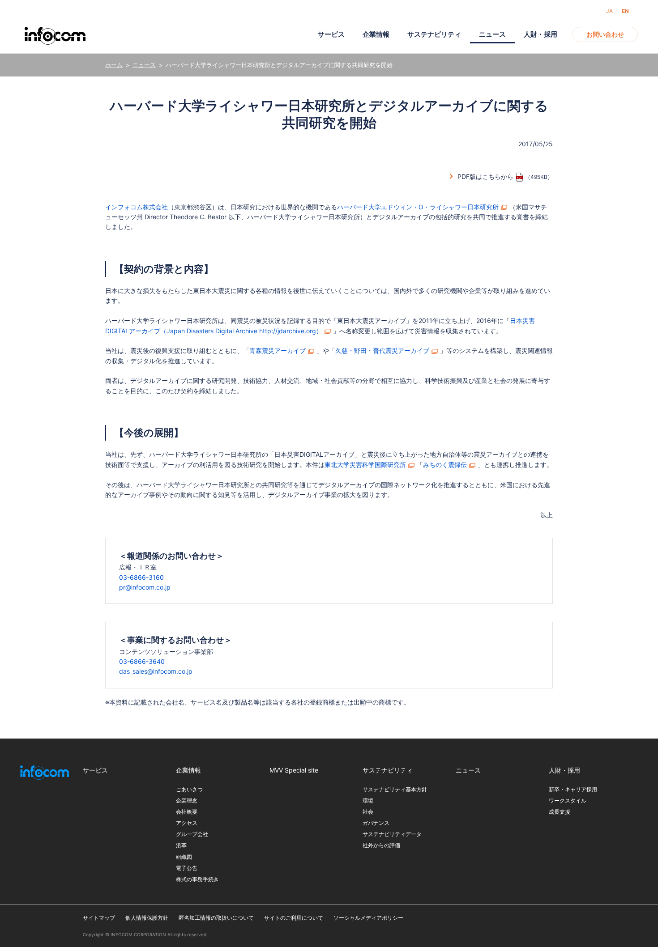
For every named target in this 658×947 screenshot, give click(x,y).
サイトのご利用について (293, 917)
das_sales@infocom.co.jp (155, 671)
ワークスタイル (567, 800)
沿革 (181, 845)
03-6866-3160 (141, 577)
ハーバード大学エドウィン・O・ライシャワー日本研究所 (418, 207)
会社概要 (186, 811)
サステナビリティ (434, 34)
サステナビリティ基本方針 (395, 789)
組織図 (184, 857)
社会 (368, 811)
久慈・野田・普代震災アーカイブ (382, 350)
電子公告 (186, 868)
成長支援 (559, 811)
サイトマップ (99, 917)
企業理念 (186, 800)
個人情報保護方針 (146, 917)
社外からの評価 (381, 845)
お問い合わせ (605, 34)
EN (625, 11)
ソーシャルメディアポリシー (368, 917)
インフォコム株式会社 (136, 207)
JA (609, 11)
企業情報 (376, 34)
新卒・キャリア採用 (573, 789)
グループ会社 (192, 834)
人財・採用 (540, 34)
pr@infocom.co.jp (145, 587)
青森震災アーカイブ (277, 350)
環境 (368, 800)
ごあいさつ (189, 789)
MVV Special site (293, 770)
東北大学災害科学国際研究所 (365, 464)
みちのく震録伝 (445, 464)
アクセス (186, 823)
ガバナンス (376, 823)
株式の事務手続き (197, 879)
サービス (331, 34)
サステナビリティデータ (392, 834)
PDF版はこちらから (485, 176)
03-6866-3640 (142, 661)
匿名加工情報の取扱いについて (216, 917)
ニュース (144, 64)
